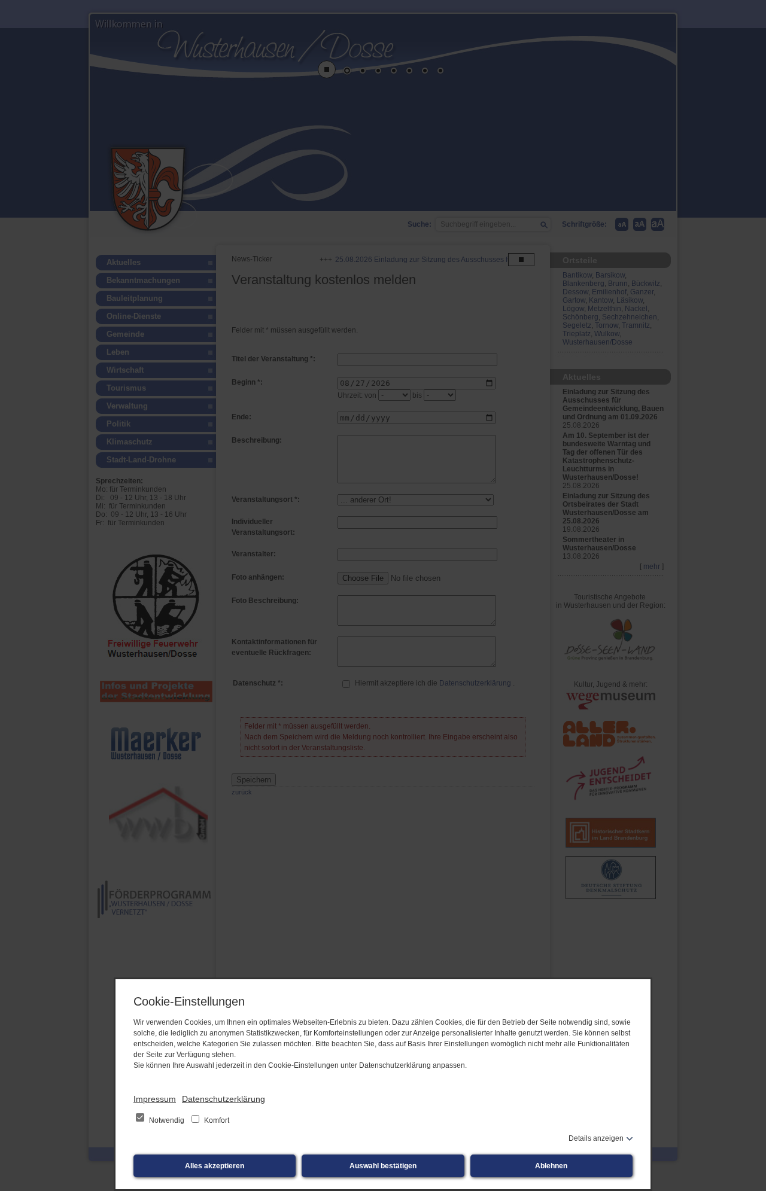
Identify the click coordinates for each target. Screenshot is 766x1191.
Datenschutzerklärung (223, 1099)
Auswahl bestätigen (383, 1166)
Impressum (154, 1099)
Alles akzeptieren (214, 1166)
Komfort (215, 1120)
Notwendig (166, 1120)
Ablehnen (551, 1166)
